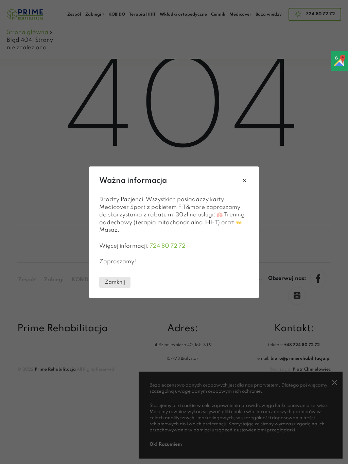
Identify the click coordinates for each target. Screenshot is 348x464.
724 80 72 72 (168, 246)
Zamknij (115, 282)
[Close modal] (244, 181)
